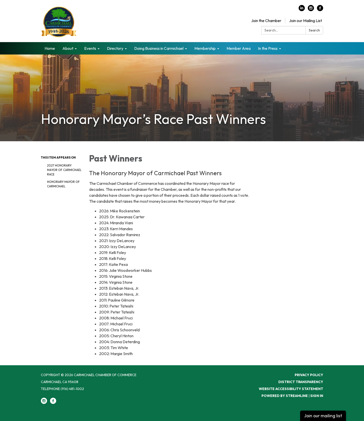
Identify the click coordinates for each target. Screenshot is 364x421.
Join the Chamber (266, 20)
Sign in (316, 395)
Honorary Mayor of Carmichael (63, 184)
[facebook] (320, 9)
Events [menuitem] (90, 48)
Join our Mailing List (305, 20)
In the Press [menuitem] (268, 48)
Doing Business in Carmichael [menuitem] (158, 48)
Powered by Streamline (284, 395)
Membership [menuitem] (205, 48)
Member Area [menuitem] (239, 48)
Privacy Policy (309, 375)
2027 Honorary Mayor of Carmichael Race (64, 170)
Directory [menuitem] (115, 48)
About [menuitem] (67, 48)
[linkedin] (302, 9)
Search (314, 30)
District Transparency (300, 382)
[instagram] (311, 9)
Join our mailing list (323, 416)
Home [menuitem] (50, 48)
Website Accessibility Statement (291, 389)
